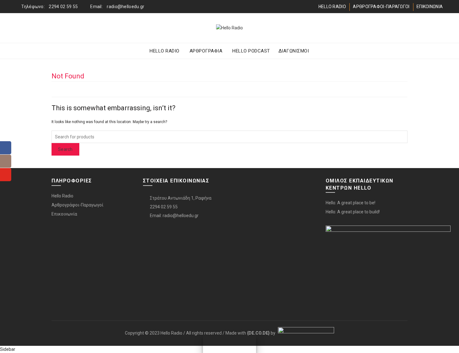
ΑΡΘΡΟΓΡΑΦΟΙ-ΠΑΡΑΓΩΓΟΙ (381, 6)
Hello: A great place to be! (350, 202)
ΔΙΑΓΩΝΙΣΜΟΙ (294, 51)
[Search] (438, 28)
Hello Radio (62, 195)
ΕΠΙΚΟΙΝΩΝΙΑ (430, 6)
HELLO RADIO (332, 6)
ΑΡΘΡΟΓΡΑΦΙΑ (206, 51)
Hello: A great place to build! (353, 211)
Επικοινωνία (64, 213)
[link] (258, 333)
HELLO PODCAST (251, 51)
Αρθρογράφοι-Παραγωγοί (77, 204)
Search (65, 149)
